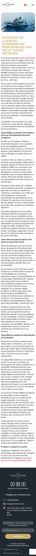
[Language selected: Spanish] (26, 5)
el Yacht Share (29, 58)
